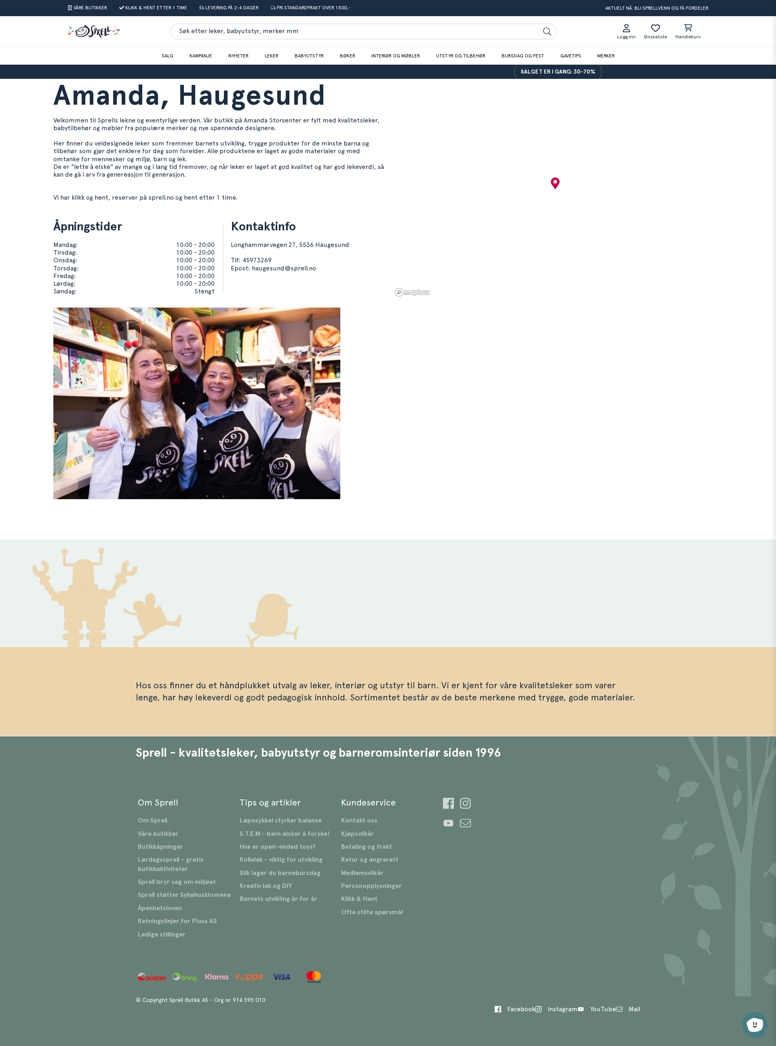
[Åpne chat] (755, 1025)
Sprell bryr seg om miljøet (177, 882)
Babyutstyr (309, 55)
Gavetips (570, 55)
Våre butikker (158, 834)
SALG (167, 55)
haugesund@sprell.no (284, 268)
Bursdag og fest (523, 55)
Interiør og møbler (395, 55)
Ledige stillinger (162, 934)
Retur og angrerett (370, 859)
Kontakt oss (359, 820)
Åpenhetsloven (160, 908)
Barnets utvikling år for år (278, 899)
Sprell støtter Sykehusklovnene (184, 895)
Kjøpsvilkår (357, 834)
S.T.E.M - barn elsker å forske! (285, 834)
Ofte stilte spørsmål (372, 912)
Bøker (347, 55)
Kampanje (201, 55)
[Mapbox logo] (412, 292)
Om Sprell (152, 820)
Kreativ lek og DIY (266, 886)
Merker (606, 55)
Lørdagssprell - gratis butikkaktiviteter (171, 864)
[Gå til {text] (448, 804)
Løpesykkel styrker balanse (281, 820)
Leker (271, 55)
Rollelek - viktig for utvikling (281, 859)
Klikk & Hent (359, 899)
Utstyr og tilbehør (460, 55)
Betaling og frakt (366, 847)
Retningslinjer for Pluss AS (177, 921)
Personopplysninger (371, 886)
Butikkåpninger (160, 847)
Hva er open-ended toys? (278, 847)
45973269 (257, 260)
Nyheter (238, 55)
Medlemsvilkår (362, 873)
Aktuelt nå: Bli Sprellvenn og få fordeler (657, 8)
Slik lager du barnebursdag (280, 873)
